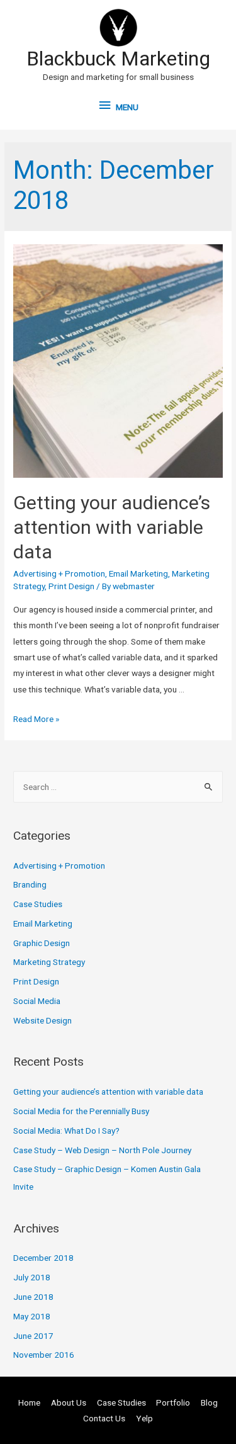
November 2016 (43, 1355)
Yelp (144, 1418)
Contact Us (104, 1418)
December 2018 (43, 1258)
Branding (30, 884)
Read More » (36, 719)
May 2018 (31, 1316)
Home (29, 1402)
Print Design (71, 586)
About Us (68, 1402)
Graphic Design (41, 943)
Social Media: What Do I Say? (66, 1130)
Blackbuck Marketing (118, 59)
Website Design (42, 1020)
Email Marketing (138, 573)
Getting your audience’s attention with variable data (111, 527)
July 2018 (31, 1277)
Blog (209, 1402)
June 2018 (33, 1297)
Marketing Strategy (49, 962)
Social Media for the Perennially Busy (81, 1111)
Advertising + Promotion (59, 573)
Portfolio (173, 1402)
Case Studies (37, 904)
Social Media (36, 1001)
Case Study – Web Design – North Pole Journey (102, 1150)
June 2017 (33, 1336)
